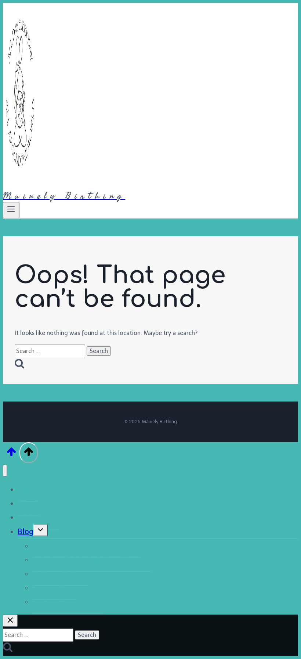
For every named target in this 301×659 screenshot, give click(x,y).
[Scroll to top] (11, 453)
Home (28, 489)
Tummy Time (54, 587)
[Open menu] (11, 210)
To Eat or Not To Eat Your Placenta (91, 559)
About (28, 503)
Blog (25, 531)
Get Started (38, 517)
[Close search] (10, 621)
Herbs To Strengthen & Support (86, 545)
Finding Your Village (67, 601)
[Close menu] (5, 471)
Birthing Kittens (60, 573)
